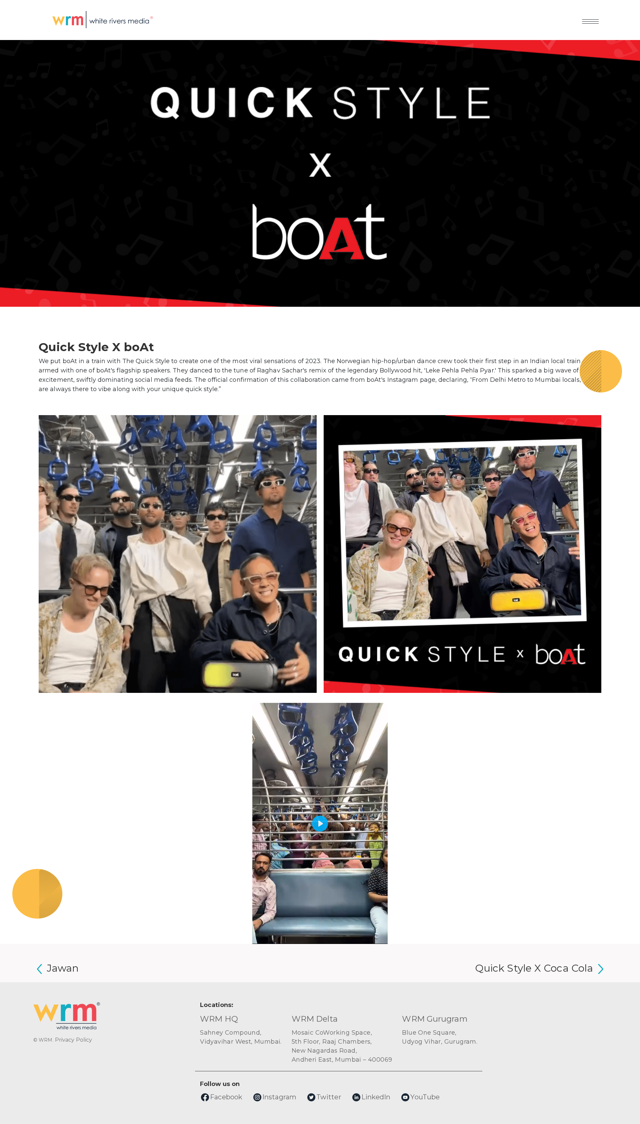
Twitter (328, 1097)
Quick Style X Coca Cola (534, 968)
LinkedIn (376, 1097)
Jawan (63, 968)
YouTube (425, 1097)
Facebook (226, 1097)
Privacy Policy (73, 1040)
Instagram (279, 1097)
